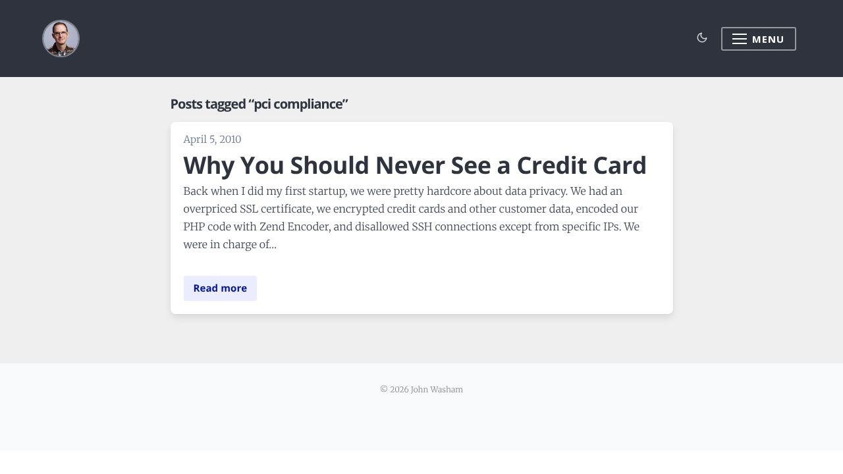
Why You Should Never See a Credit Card (415, 165)
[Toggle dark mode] (702, 38)
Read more (221, 288)
